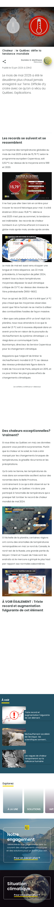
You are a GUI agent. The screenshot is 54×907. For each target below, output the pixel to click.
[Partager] (4, 61)
